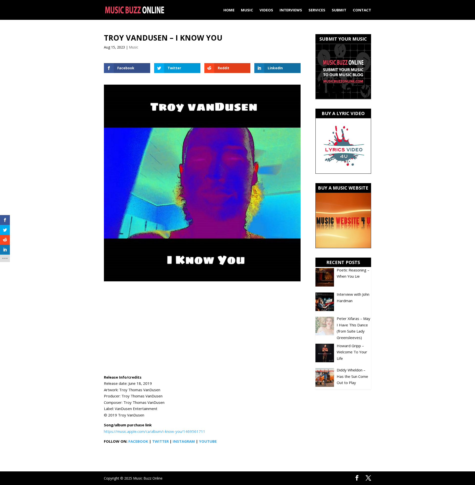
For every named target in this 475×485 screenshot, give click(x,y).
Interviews (291, 10)
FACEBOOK (138, 441)
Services (317, 10)
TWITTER (160, 441)
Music (247, 10)
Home (229, 10)
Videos (266, 10)
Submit (339, 10)
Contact (362, 10)
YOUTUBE (208, 441)
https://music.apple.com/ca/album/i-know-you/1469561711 (154, 431)
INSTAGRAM (184, 441)
